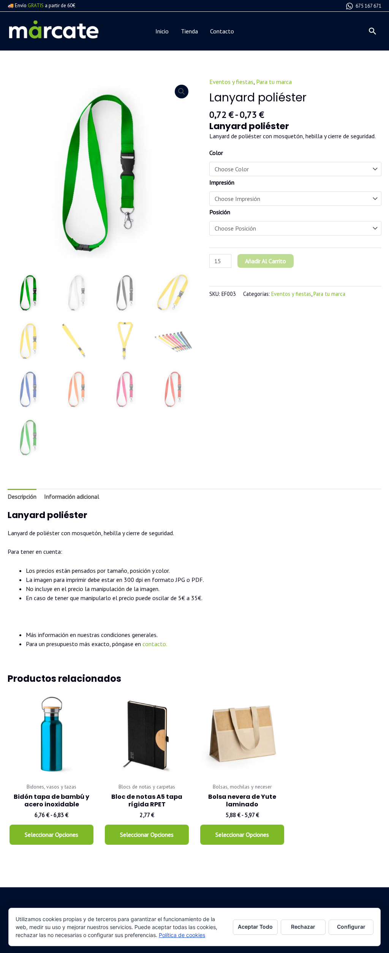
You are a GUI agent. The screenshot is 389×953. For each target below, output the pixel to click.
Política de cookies (182, 935)
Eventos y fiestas (231, 81)
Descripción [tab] (22, 496)
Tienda (189, 31)
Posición (219, 212)
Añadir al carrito (265, 261)
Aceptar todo (255, 926)
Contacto (222, 31)
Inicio (162, 31)
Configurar (351, 926)
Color (216, 152)
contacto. (154, 644)
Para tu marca (274, 81)
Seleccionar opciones (51, 834)
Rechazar (303, 926)
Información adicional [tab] (71, 496)
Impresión (221, 182)
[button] (373, 31)
